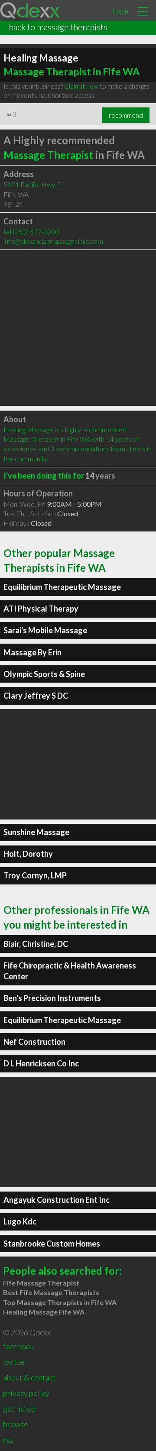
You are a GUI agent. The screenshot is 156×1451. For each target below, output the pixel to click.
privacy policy (26, 1393)
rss (8, 1440)
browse (15, 1424)
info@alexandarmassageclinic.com (53, 241)
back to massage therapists (58, 27)
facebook (18, 1346)
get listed (19, 1408)
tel (31, 231)
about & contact (29, 1377)
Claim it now (81, 86)
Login (120, 10)
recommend (126, 115)
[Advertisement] (78, 328)
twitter (15, 1362)
